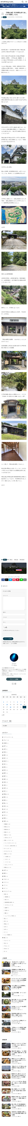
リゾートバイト (8, 737)
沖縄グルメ (7, 834)
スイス (6, 882)
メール (5, 617)
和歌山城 (16, 559)
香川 (6, 812)
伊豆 (6, 921)
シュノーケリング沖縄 (10, 915)
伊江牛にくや (8, 837)
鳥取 (6, 797)
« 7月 (3, 714)
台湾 (6, 870)
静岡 (6, 773)
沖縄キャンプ (7, 853)
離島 (6, 913)
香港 (6, 876)
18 (10, 707)
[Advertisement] (14, 538)
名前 (4, 612)
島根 (5, 800)
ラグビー (7, 859)
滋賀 (6, 779)
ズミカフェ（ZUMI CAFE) (11, 845)
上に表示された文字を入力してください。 (11, 630)
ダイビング (7, 891)
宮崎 (5, 818)
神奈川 (6, 761)
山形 (5, 749)
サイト (4, 622)
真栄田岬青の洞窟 (9, 902)
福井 (5, 776)
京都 (6, 782)
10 (7, 704)
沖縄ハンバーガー (8, 840)
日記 (6, 943)
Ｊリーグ (7, 862)
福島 (6, 755)
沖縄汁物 (7, 829)
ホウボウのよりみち (7, 2)
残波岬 (7, 907)
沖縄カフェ (7, 832)
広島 (6, 806)
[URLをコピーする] (25, 579)
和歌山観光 (22, 559)
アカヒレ (6, 945)
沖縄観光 (7, 824)
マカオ (6, 879)
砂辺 (7, 899)
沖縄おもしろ (7, 867)
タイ (5, 888)
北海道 (6, 743)
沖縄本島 (7, 896)
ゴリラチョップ (9, 905)
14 (21, 704)
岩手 (5, 746)
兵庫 (6, 788)
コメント (5, 595)
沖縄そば (7, 826)
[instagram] (15, 684)
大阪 (5, 785)
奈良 (5, 791)
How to (6, 948)
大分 (5, 815)
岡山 (6, 803)
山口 (6, 809)
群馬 (5, 767)
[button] (3, 579)
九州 (5, 926)
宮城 (5, 752)
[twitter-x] (13, 684)
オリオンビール (8, 851)
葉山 (5, 918)
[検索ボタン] (22, 2)
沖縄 (6, 821)
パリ (5, 885)
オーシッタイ (7, 848)
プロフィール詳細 (14, 679)
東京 (6, 758)
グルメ (6, 740)
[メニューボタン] (26, 2)
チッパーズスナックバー (10, 843)
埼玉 (5, 764)
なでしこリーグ (9, 864)
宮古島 (7, 910)
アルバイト (7, 940)
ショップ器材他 (8, 934)
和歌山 (4, 17)
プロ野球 (7, 856)
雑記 (6, 937)
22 (24, 707)
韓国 (5, 873)
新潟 (6, 770)
